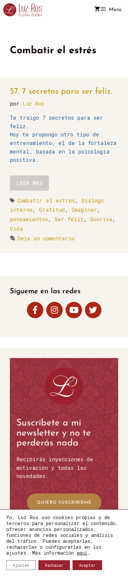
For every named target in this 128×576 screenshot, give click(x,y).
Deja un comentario (46, 238)
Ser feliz (68, 219)
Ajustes (21, 565)
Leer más (29, 183)
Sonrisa (101, 219)
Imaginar (84, 209)
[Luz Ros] (22, 10)
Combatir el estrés (46, 200)
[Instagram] (54, 310)
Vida (16, 228)
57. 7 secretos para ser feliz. (61, 91)
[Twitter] (93, 310)
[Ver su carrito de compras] (97, 10)
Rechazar (54, 565)
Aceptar (87, 565)
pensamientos (29, 219)
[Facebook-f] (35, 310)
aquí (82, 553)
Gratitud (52, 209)
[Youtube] (74, 310)
